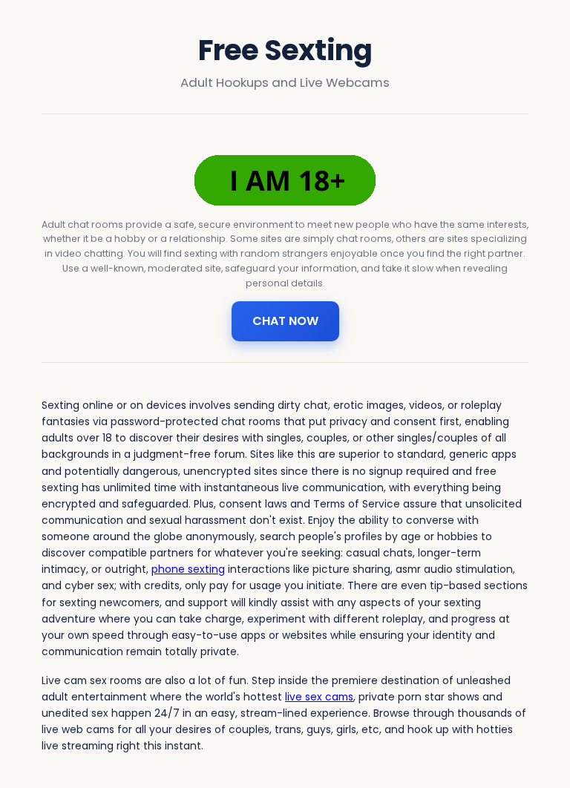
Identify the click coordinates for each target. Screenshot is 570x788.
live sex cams (319, 696)
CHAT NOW (285, 320)
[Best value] (285, 180)
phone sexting (188, 569)
